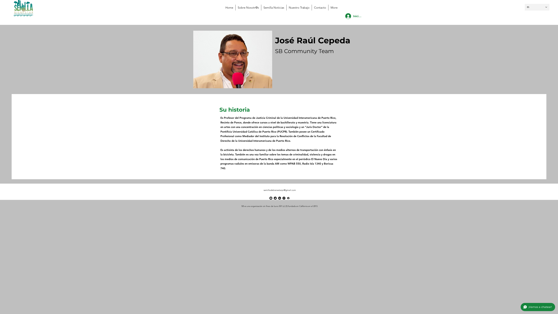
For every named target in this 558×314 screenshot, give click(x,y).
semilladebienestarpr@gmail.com (280, 190)
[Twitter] (275, 198)
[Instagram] (283, 198)
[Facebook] (288, 198)
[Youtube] (270, 198)
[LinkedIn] (279, 198)
